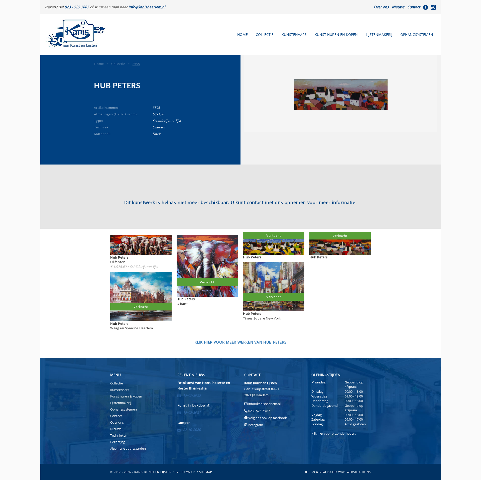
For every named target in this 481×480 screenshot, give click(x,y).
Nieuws (398, 7)
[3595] (340, 94)
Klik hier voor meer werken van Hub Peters (241, 342)
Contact (413, 7)
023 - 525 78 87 (259, 411)
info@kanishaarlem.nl (264, 404)
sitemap (205, 472)
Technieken (118, 435)
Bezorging (117, 442)
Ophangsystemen (416, 34)
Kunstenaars (294, 34)
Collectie (265, 34)
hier (320, 433)
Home (242, 34)
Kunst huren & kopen (126, 396)
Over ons (381, 7)
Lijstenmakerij (379, 34)
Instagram (255, 425)
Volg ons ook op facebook (267, 418)
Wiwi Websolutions (354, 472)
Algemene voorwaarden (128, 448)
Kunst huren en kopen (336, 34)
